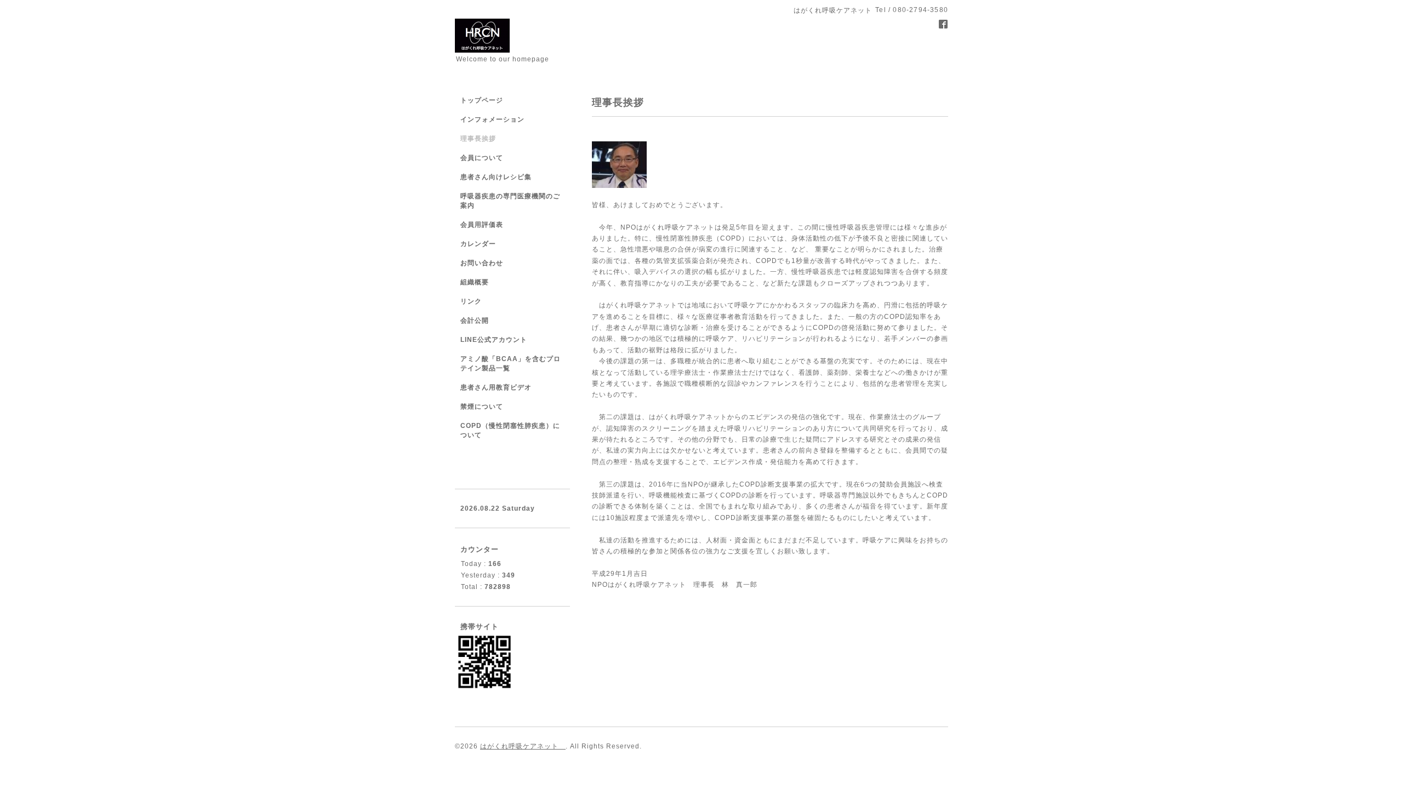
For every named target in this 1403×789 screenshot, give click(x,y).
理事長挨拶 (478, 138)
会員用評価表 (481, 224)
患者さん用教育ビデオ (496, 387)
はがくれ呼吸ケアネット (523, 746)
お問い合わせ (481, 263)
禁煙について (481, 406)
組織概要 (474, 282)
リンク (471, 301)
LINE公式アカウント (493, 340)
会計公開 (474, 320)
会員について (481, 158)
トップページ (481, 100)
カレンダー (478, 244)
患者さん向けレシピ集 (496, 177)
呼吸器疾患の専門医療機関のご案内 (510, 200)
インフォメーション (492, 119)
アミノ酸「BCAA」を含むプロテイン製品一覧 (510, 363)
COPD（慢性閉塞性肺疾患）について (510, 430)
